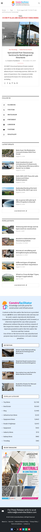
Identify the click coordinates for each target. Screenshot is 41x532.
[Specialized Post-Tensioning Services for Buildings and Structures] (20, 34)
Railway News (21, 436)
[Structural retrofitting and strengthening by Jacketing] (8, 253)
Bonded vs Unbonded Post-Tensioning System (26, 240)
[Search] (39, 3)
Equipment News (21, 419)
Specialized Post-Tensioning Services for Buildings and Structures (20, 55)
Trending (21, 441)
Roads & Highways (21, 424)
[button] (4, 476)
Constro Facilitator (13, 61)
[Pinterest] (20, 529)
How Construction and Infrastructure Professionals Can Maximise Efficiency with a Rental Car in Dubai (27, 165)
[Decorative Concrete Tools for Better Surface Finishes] (8, 375)
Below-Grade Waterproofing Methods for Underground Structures (25, 351)
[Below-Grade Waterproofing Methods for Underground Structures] (8, 353)
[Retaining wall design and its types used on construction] (8, 230)
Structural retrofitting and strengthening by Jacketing (26, 252)
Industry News (21, 432)
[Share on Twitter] (10, 83)
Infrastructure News (21, 415)
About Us (4, 521)
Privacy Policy (34, 521)
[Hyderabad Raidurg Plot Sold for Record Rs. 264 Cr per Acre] (8, 191)
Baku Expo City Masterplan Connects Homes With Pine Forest (26, 152)
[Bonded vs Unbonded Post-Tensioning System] (8, 242)
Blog (21, 411)
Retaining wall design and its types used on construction (27, 228)
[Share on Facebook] (7, 83)
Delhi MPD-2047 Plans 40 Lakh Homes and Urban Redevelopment (27, 178)
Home (4, 10)
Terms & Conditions (16, 524)
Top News (21, 402)
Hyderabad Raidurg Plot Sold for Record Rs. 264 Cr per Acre (26, 189)
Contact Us (27, 524)
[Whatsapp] (26, 529)
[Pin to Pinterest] (12, 83)
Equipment (21, 428)
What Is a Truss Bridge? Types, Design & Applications (27, 275)
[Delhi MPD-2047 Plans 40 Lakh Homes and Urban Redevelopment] (8, 179)
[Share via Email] (17, 83)
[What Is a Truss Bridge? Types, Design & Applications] (8, 277)
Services (11, 521)
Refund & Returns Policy (21, 521)
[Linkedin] (23, 529)
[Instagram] (17, 529)
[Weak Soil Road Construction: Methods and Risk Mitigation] (8, 364)
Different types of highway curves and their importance (27, 263)
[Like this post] (4, 83)
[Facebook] (12, 529)
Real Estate (21, 406)
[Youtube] (29, 529)
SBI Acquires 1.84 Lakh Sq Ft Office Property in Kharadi (26, 201)
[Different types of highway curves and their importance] (8, 265)
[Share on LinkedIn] (14, 83)
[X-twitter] (15, 529)
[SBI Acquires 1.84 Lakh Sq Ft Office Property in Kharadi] (8, 203)
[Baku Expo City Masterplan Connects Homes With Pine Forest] (8, 153)
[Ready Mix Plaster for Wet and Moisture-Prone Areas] (8, 387)
